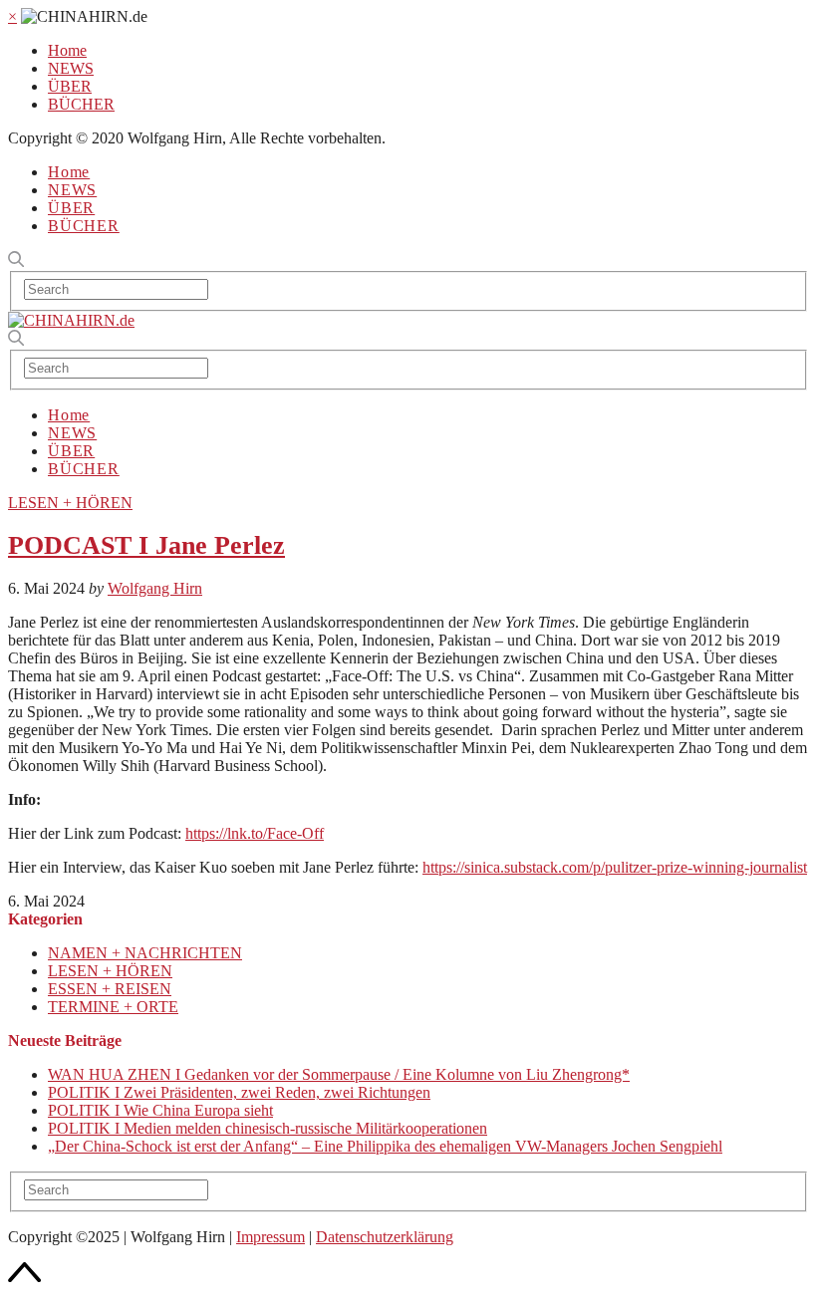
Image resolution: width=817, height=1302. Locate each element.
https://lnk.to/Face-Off (254, 833)
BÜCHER (81, 104)
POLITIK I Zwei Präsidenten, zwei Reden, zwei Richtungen (239, 1092)
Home (67, 50)
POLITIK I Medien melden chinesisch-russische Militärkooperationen (267, 1128)
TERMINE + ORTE (113, 1006)
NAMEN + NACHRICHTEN (145, 952)
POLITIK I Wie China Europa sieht (160, 1110)
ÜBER (70, 86)
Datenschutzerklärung (384, 1236)
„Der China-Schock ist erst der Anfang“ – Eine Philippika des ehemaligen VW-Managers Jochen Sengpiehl (385, 1146)
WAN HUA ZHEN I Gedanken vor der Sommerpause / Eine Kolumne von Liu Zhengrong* (339, 1074)
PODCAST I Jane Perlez (146, 545)
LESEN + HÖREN (70, 502)
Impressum (270, 1236)
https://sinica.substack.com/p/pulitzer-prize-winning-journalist (614, 867)
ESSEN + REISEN (109, 988)
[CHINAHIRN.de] (71, 320)
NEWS (71, 68)
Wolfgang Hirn (155, 588)
